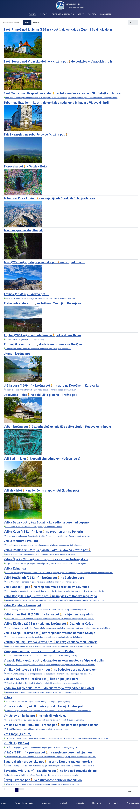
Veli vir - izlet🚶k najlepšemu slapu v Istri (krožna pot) (41, 490)
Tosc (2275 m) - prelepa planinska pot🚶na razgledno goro (44, 262)
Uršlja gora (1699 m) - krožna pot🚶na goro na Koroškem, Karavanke (52, 385)
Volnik (8, 697)
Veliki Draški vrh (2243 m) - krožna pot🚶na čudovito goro (44, 577)
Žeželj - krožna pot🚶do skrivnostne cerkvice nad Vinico (43, 780)
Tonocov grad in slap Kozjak (23, 230)
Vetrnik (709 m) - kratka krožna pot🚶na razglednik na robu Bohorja (50, 642)
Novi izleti (96, 803)
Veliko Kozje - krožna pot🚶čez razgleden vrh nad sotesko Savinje (49, 633)
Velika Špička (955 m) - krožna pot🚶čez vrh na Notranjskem (46, 559)
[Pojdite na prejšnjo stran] (5, 789)
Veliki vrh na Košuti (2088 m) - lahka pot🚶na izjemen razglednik (48, 614)
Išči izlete (80, 803)
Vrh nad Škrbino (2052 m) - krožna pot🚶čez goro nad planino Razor (51, 725)
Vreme (3, 803)
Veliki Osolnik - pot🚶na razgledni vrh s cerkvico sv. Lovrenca (46, 587)
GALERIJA (92, 14)
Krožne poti (46, 803)
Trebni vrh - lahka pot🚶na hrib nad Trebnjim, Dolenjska (42, 303)
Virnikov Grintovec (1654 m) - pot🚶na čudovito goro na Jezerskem (50, 669)
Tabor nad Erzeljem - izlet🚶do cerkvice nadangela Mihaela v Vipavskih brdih (57, 102)
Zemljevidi (113, 803)
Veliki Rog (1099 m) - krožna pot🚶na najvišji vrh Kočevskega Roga (50, 596)
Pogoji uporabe (133, 803)
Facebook (63, 803)
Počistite (36, 22)
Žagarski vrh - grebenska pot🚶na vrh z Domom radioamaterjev (48, 761)
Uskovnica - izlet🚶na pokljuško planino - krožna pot (40, 395)
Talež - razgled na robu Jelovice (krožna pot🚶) (36, 134)
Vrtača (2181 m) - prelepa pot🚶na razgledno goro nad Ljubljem (48, 752)
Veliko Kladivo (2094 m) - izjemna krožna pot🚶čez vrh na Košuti (48, 623)
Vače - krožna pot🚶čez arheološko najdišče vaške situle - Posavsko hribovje (57, 426)
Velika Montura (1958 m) (21, 541)
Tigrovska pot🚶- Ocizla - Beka (25, 166)
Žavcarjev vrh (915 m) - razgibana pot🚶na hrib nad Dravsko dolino (50, 771)
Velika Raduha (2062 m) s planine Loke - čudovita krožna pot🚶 (47, 550)
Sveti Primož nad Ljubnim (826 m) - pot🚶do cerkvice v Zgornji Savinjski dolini (58, 29)
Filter (27, 22)
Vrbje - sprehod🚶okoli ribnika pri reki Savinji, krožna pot (43, 706)
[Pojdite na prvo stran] (3, 789)
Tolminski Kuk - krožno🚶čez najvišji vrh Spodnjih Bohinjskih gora (49, 198)
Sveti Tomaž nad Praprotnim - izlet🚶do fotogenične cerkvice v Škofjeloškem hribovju (63, 93)
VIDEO (81, 14)
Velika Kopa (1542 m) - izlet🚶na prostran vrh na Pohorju (43, 531)
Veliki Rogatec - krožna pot (22, 605)
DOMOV (32, 14)
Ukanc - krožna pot (17, 353)
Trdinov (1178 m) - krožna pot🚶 (26, 294)
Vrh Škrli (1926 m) (16, 743)
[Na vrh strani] (137, 806)
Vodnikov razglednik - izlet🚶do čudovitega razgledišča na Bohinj (49, 688)
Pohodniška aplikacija (24, 803)
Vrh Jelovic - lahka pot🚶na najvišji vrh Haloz (35, 715)
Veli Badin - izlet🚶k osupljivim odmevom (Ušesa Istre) (42, 458)
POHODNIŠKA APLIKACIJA (62, 14)
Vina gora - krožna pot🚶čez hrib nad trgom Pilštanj (39, 651)
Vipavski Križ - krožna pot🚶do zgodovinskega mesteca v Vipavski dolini (54, 660)
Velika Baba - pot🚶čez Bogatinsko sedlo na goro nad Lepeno (46, 522)
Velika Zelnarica (15, 568)
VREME (43, 14)
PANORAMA (105, 14)
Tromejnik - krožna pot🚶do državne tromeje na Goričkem (44, 344)
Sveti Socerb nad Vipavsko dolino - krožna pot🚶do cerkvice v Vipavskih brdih (58, 61)
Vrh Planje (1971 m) (17, 734)
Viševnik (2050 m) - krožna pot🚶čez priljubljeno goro (41, 679)
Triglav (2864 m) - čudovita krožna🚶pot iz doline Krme (42, 335)
